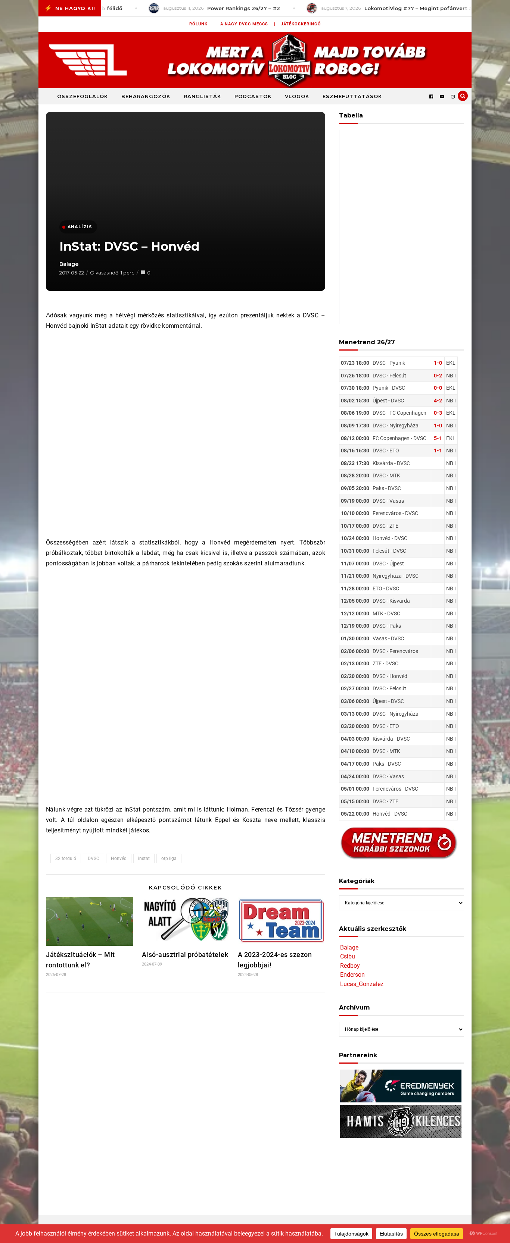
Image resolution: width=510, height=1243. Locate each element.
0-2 (438, 376)
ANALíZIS (80, 226)
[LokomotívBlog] (255, 60)
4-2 (438, 401)
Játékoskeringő (301, 24)
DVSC (93, 858)
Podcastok (252, 96)
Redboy (350, 965)
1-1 (438, 450)
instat (144, 858)
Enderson (352, 974)
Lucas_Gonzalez (361, 984)
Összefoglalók (82, 96)
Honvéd (119, 858)
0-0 (438, 388)
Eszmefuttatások (352, 96)
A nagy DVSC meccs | (248, 24)
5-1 (438, 438)
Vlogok (297, 96)
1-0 (438, 363)
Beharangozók (145, 96)
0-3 (438, 413)
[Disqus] (185, 1097)
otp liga (169, 858)
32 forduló (65, 858)
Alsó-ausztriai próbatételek (185, 954)
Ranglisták (202, 96)
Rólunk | (202, 24)
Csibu (347, 956)
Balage (69, 264)
